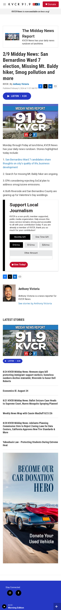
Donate (52, 4)
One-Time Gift (42, 237)
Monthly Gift (20, 237)
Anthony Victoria (21, 84)
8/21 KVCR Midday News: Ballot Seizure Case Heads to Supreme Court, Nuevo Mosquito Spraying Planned (30, 402)
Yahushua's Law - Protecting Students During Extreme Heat (30, 444)
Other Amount (31, 253)
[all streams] (57, 606)
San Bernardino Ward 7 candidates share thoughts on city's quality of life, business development (27, 163)
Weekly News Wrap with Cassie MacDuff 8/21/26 (27, 413)
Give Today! (19, 264)
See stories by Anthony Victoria (35, 303)
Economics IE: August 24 (15, 390)
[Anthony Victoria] (9, 293)
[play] (4, 606)
